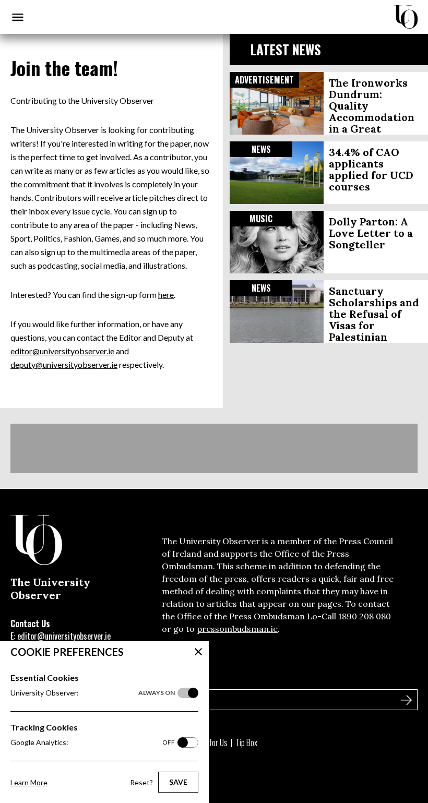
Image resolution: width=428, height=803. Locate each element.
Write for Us (210, 742)
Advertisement (264, 80)
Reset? (141, 782)
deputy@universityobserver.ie (63, 364)
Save (178, 781)
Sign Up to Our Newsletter (62, 677)
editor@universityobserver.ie (62, 351)
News (261, 149)
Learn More (28, 782)
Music (260, 218)
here (166, 294)
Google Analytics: (92, 742)
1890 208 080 (364, 616)
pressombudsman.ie (237, 629)
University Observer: (92, 692)
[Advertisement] (214, 448)
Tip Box (246, 742)
